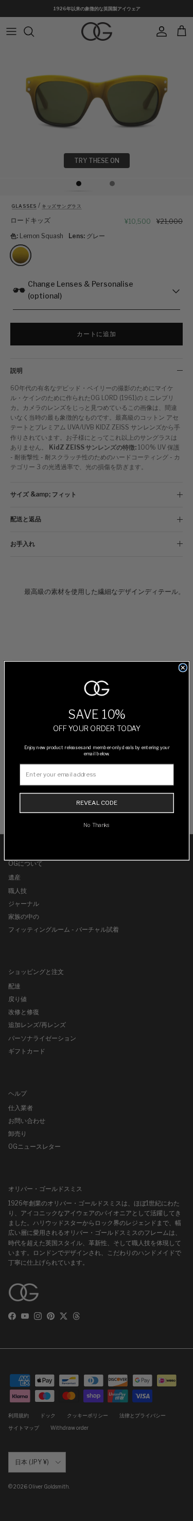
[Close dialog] (182, 667)
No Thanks (96, 825)
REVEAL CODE (96, 802)
